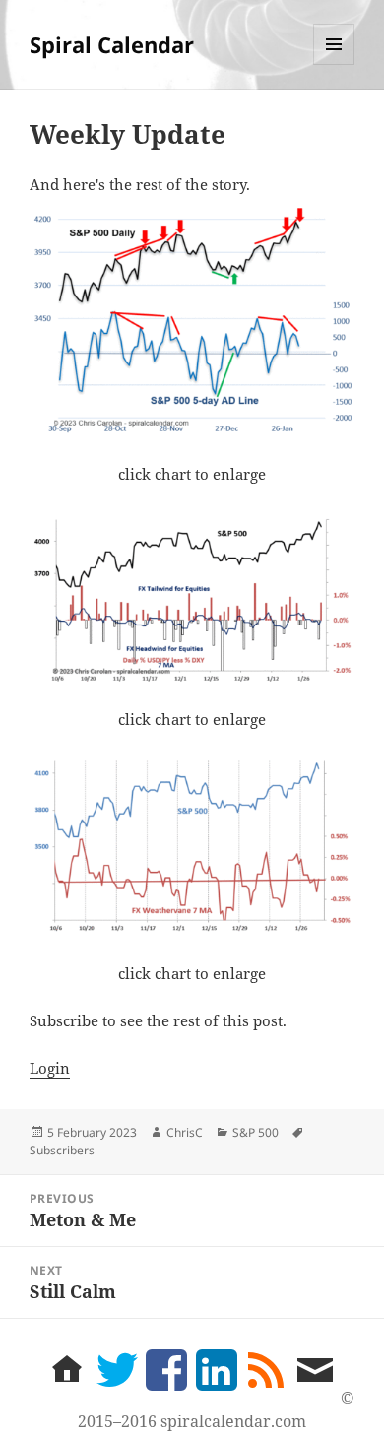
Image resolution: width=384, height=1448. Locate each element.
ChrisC (184, 1132)
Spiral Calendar (112, 44)
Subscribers (62, 1150)
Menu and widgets (334, 64)
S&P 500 (255, 1132)
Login (50, 1068)
